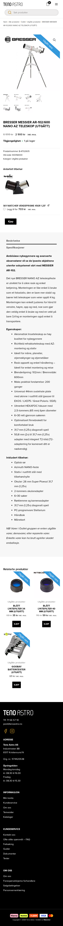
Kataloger (8, 817)
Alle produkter (14, 22)
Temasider (8, 812)
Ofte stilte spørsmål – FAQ (16, 839)
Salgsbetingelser (11, 885)
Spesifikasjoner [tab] (15, 247)
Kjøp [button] (16, 624)
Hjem (5, 22)
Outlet (23, 22)
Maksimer (47, 920)
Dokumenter (9, 853)
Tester (6, 858)
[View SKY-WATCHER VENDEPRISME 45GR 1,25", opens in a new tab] (48, 205)
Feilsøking (8, 844)
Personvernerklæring (14, 890)
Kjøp (10, 221)
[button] (54, 40)
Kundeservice (10, 802)
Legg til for (21, 209)
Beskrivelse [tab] (13, 240)
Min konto (8, 798)
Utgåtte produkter (34, 22)
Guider (6, 849)
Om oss (7, 807)
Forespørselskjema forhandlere (19, 881)
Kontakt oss (9, 834)
